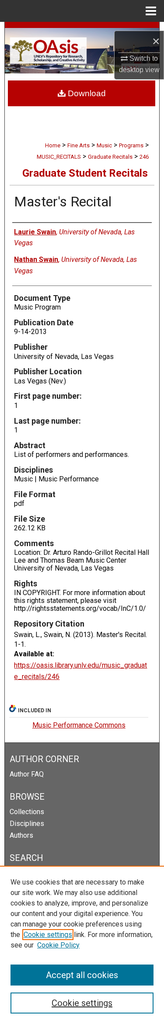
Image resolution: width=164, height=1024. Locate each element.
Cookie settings (48, 934)
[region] (82, 945)
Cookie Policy (58, 945)
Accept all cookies (82, 975)
